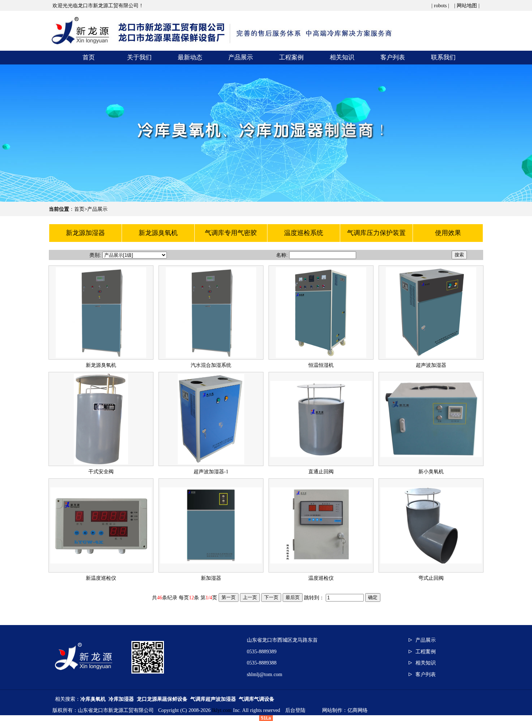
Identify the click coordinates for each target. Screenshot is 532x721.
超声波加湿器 (431, 365)
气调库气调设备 (256, 699)
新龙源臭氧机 (101, 365)
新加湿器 (211, 578)
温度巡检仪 (321, 578)
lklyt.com (222, 710)
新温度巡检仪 (101, 578)
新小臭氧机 (431, 471)
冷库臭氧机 (93, 699)
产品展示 (97, 209)
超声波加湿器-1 (211, 471)
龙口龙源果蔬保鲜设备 (162, 699)
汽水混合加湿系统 (211, 365)
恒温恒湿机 (321, 365)
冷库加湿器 (121, 699)
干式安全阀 (101, 471)
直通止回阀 (321, 471)
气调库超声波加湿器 (213, 699)
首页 (79, 209)
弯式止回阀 (431, 578)
